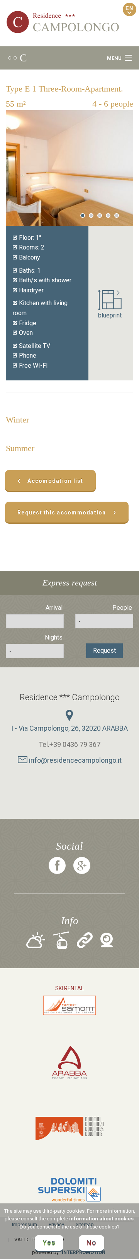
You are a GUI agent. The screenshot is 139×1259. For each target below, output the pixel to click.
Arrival (54, 607)
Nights (54, 637)
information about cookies (101, 1219)
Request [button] (104, 650)
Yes (49, 1243)
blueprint (110, 315)
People (122, 607)
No (91, 1243)
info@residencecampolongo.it (74, 760)
